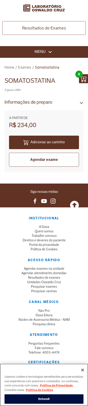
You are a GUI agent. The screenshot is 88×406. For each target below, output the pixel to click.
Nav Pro (44, 310)
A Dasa (44, 227)
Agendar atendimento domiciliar (44, 273)
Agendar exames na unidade (44, 268)
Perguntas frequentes (44, 343)
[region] (44, 385)
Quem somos (44, 231)
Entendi (44, 399)
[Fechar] (83, 370)
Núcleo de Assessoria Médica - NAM (44, 319)
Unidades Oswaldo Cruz (44, 282)
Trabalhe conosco (44, 236)
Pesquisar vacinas (44, 291)
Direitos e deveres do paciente (44, 240)
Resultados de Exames (44, 28)
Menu (41, 51)
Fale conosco (44, 348)
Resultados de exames (44, 277)
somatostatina (47, 67)
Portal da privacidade (44, 245)
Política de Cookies (44, 249)
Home (9, 67)
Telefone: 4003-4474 (44, 352)
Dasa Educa (44, 315)
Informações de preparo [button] (28, 102)
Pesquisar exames (44, 286)
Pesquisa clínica (44, 324)
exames (24, 67)
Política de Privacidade (56, 385)
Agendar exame (44, 159)
